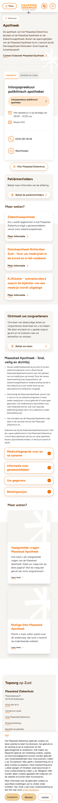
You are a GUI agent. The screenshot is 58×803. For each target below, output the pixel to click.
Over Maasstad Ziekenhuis (17, 717)
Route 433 (19, 122)
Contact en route (13, 711)
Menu (11, 6)
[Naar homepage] (29, 9)
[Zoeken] (53, 6)
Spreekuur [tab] (11, 75)
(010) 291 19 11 (12, 705)
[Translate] (44, 6)
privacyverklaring (30, 789)
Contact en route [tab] (29, 75)
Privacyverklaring (13, 723)
